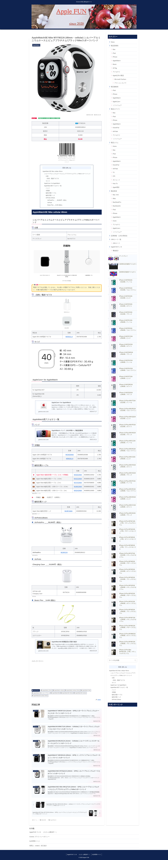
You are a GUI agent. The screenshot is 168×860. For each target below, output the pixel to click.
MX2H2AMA (78, 490)
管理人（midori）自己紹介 (38, 846)
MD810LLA (69, 337)
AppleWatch (36, 690)
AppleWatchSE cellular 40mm (41, 695)
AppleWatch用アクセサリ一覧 (53, 185)
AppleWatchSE (55, 693)
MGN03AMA (70, 455)
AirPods (49, 202)
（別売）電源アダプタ (52, 178)
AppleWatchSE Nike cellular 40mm (53, 171)
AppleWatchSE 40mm (67, 693)
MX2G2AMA (78, 479)
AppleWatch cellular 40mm (73, 690)
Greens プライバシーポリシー (39, 837)
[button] (135, 660)
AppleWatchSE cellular (80, 693)
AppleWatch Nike (86, 690)
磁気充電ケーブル (51, 193)
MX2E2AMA (78, 475)
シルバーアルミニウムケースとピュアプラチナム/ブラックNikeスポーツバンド (67, 173)
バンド (48, 188)
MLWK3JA (64, 552)
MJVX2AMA (78, 483)
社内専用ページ (34, 841)
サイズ (48, 181)
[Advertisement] (67, 674)
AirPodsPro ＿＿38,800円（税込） (57, 200)
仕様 (47, 176)
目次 (64, 168)
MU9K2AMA (78, 486)
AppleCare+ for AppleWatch (52, 183)
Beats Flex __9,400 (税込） (55, 205)
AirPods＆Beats (50, 197)
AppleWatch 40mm (47, 690)
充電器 (48, 190)
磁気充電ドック (50, 195)
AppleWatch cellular (59, 690)
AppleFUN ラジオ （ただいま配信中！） (43, 832)
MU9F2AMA (68, 511)
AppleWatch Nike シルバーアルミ (41, 693)
